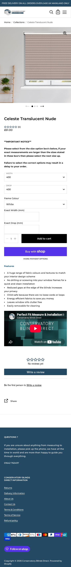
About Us (8, 498)
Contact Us (9, 504)
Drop (9, 185)
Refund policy (11, 520)
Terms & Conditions (13, 509)
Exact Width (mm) (14, 210)
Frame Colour (11, 198)
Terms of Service (12, 515)
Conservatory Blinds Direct (35, 561)
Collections (18, 22)
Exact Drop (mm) (13, 223)
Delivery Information (14, 493)
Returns (8, 488)
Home (7, 22)
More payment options (35, 259)
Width (9, 173)
